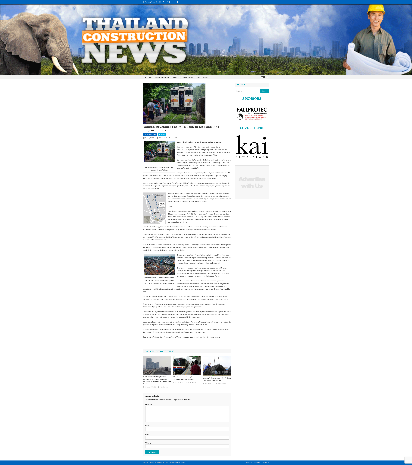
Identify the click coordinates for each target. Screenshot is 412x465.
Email (147, 434)
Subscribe (173, 2)
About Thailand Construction (159, 77)
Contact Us (182, 2)
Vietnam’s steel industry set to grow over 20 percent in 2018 (217, 379)
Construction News (150, 134)
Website (148, 443)
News (175, 77)
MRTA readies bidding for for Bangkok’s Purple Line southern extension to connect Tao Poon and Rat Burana (157, 380)
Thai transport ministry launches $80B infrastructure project (185, 378)
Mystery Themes (180, 462)
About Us (165, 2)
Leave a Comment (176, 138)
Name (147, 425)
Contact (205, 77)
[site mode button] (263, 77)
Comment (149, 404)
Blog (198, 77)
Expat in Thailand (187, 77)
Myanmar (162, 134)
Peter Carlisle (163, 138)
